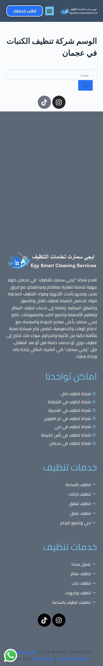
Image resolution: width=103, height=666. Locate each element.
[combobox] (51, 75)
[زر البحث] (85, 85)
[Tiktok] (44, 102)
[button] (49, 11)
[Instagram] (58, 102)
